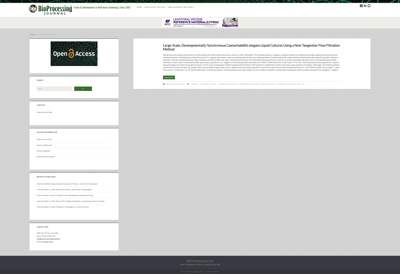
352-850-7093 (47, 242)
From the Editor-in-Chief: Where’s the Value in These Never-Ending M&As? (64, 190)
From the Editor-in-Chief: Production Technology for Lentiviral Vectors (63, 207)
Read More (170, 77)
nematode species (267, 84)
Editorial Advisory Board (46, 157)
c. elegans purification (227, 84)
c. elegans (194, 84)
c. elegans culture (208, 84)
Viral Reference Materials (181, 7)
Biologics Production (175, 84)
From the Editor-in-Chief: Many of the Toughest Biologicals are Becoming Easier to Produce (70, 201)
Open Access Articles (154, 7)
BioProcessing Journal (200, 260)
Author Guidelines (43, 151)
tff (303, 84)
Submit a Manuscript (44, 145)
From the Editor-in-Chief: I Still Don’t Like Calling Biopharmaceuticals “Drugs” (65, 195)
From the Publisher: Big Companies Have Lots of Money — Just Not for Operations (67, 184)
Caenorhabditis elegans (248, 84)
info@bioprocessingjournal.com (48, 239)
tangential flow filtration (289, 84)
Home (139, 7)
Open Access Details (44, 139)
